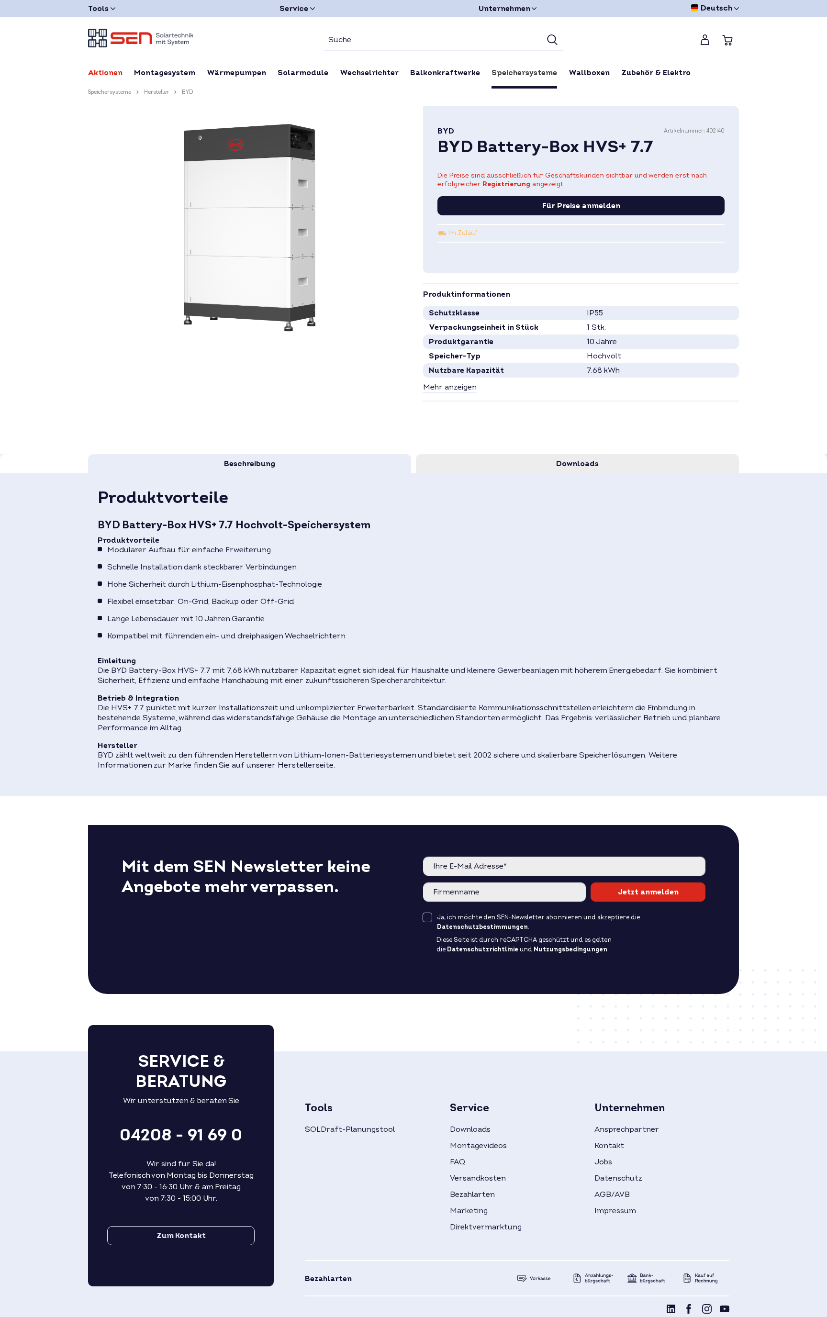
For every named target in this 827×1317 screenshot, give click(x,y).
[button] (450, 387)
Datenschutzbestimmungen (482, 927)
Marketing (469, 1211)
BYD (445, 131)
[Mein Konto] (705, 40)
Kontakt (609, 1145)
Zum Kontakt (181, 1235)
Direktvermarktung (486, 1227)
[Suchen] (552, 40)
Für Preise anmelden (581, 206)
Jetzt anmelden (648, 892)
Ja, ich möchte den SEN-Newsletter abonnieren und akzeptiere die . (538, 922)
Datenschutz (618, 1178)
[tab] (249, 463)
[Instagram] (707, 1310)
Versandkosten (478, 1178)
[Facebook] (688, 1310)
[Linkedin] (671, 1310)
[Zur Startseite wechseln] (140, 38)
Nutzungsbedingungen (570, 949)
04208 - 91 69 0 (181, 1135)
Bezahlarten (472, 1194)
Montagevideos (478, 1145)
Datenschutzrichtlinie (482, 949)
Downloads (470, 1129)
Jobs (603, 1162)
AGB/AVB (612, 1194)
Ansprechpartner (626, 1129)
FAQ (457, 1162)
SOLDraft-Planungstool (350, 1129)
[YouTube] (724, 1310)
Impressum (615, 1211)
